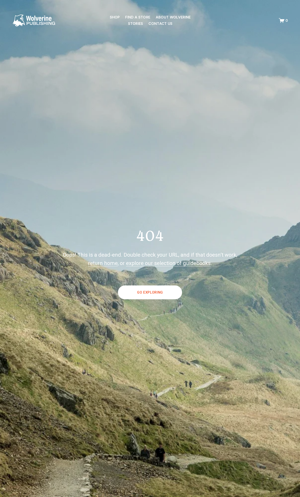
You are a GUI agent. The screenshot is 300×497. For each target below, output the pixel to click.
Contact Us (160, 23)
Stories (135, 23)
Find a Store (137, 17)
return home (103, 263)
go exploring (150, 292)
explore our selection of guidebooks (168, 263)
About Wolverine (173, 17)
